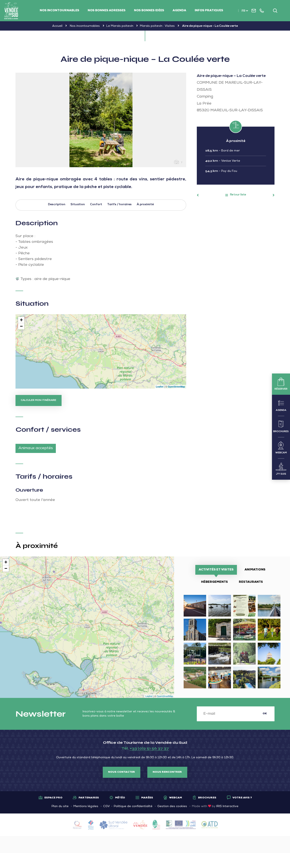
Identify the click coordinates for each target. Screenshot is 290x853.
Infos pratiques (209, 10)
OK (265, 714)
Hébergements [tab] (214, 582)
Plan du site (60, 806)
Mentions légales (85, 806)
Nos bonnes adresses (106, 10)
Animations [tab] (255, 569)
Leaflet (159, 386)
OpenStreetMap (176, 386)
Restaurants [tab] (251, 582)
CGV (106, 806)
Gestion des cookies (172, 806)
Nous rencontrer (167, 772)
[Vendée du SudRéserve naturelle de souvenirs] (11, 11)
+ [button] (21, 320)
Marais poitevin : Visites (157, 26)
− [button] (21, 326)
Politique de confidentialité (133, 806)
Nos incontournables (59, 10)
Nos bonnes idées (149, 10)
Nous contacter (121, 772)
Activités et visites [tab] (216, 569)
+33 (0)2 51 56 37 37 (149, 748)
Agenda (179, 10)
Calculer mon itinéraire (38, 400)
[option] (100, 120)
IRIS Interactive (227, 806)
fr (243, 11)
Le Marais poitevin (119, 26)
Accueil (57, 26)
